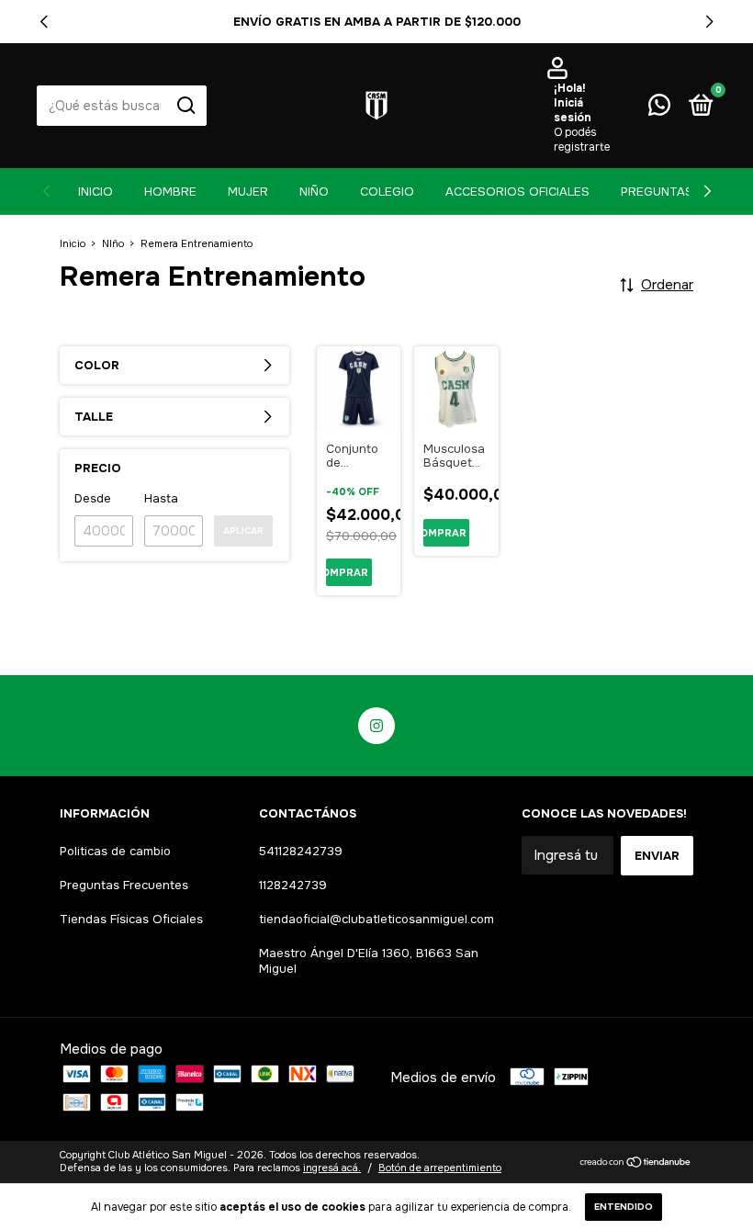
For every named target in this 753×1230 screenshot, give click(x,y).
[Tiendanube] (636, 1163)
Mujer (248, 191)
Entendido (623, 1207)
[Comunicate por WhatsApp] (659, 109)
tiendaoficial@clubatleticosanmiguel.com (376, 919)
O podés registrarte (582, 139)
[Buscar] (185, 105)
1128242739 (293, 885)
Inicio (95, 191)
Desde (92, 498)
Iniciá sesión (572, 110)
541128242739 (301, 851)
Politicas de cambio (115, 851)
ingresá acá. (332, 1167)
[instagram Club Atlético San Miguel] (376, 725)
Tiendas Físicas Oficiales (131, 919)
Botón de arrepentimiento (439, 1167)
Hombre (170, 191)
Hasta (161, 498)
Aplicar (243, 530)
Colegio (387, 191)
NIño (113, 243)
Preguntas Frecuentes (124, 885)
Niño (314, 191)
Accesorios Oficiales (517, 191)
